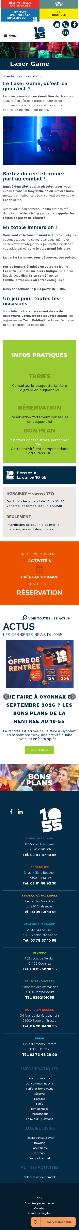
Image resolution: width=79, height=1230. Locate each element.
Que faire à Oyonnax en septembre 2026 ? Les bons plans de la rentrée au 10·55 (39, 709)
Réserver (20, 4)
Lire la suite (39, 750)
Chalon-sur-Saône (39, 924)
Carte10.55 (59, 4)
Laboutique (59, 13)
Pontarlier (39, 867)
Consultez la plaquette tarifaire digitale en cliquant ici (39, 387)
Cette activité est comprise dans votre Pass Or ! (39, 451)
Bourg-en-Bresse (39, 1009)
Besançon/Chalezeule (39, 895)
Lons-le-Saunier (39, 838)
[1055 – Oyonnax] (51, 821)
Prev (6, 696)
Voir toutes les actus (48, 618)
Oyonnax (39, 952)
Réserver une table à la (18, 15)
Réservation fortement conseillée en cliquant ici (40, 419)
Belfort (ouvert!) (39, 981)
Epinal (39, 1038)
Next (72, 696)
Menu (13, 35)
